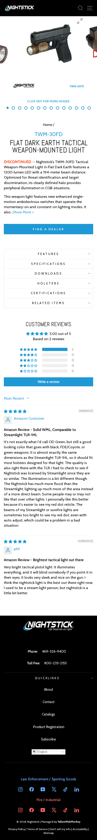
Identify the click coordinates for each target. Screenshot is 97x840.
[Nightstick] (19, 8)
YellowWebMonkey (69, 821)
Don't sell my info (60, 829)
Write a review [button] (49, 382)
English (42, 751)
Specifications (48, 264)
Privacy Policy (16, 829)
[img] (15, 411)
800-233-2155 (55, 663)
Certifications (48, 293)
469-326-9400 (54, 651)
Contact (49, 702)
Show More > (23, 212)
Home (47, 125)
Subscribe (48, 739)
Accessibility (80, 829)
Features (48, 254)
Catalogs (48, 714)
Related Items (48, 303)
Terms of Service (37, 829)
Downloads (48, 273)
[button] (29, 349)
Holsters (48, 283)
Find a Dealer (48, 229)
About (48, 689)
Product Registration (48, 727)
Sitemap (48, 833)
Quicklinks (47, 678)
